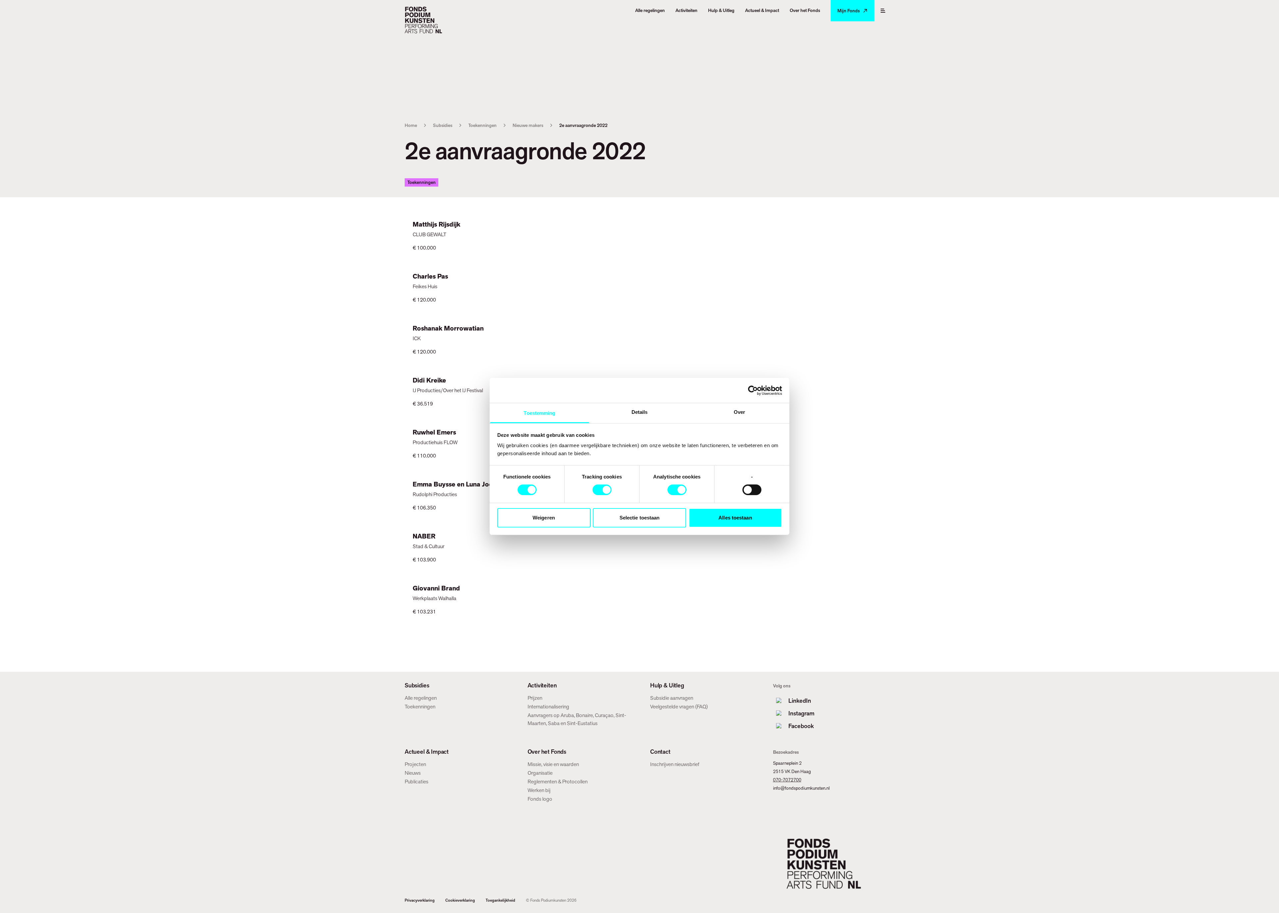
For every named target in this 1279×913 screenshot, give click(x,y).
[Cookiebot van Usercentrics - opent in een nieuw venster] (753, 390)
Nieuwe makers (528, 125)
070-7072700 (787, 780)
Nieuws (413, 772)
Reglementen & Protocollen (558, 781)
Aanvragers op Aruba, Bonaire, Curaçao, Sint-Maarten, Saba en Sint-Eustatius (577, 719)
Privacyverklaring (420, 900)
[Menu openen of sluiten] (883, 10)
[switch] (602, 489)
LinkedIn (799, 700)
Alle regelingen (421, 697)
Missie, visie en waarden (553, 764)
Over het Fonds (547, 752)
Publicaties (416, 781)
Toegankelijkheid (500, 900)
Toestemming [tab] (539, 413)
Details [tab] (640, 412)
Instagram (801, 713)
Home (411, 125)
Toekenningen (482, 125)
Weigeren (544, 517)
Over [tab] (739, 412)
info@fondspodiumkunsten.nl (801, 788)
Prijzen (535, 697)
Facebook (801, 726)
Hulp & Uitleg (667, 685)
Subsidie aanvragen (671, 697)
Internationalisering (548, 706)
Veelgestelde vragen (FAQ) (679, 706)
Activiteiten (542, 685)
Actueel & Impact (427, 752)
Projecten (415, 764)
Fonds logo (540, 798)
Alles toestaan (735, 517)
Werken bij (539, 790)
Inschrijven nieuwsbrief (674, 764)
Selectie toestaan (640, 517)
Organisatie (540, 772)
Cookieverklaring (460, 900)
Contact (660, 752)
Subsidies (442, 125)
